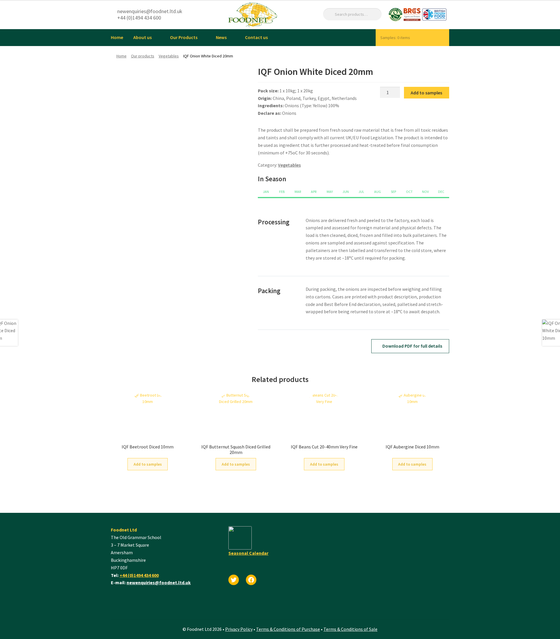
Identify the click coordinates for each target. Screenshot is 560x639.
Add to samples (426, 93)
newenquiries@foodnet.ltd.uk (159, 582)
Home (117, 37)
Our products (142, 56)
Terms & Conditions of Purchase (288, 629)
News (221, 37)
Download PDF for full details (412, 346)
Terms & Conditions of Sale (350, 629)
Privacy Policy (239, 629)
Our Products (183, 37)
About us (142, 37)
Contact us (256, 37)
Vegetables (169, 56)
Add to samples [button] (148, 464)
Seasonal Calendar (248, 553)
